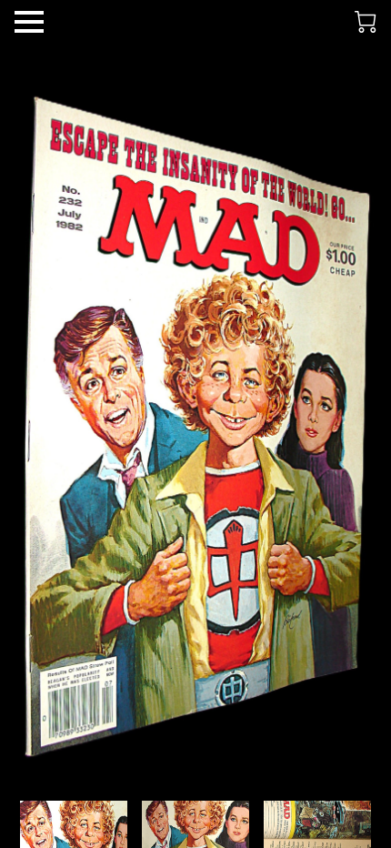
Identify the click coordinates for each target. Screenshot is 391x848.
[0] (365, 22)
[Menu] (29, 22)
